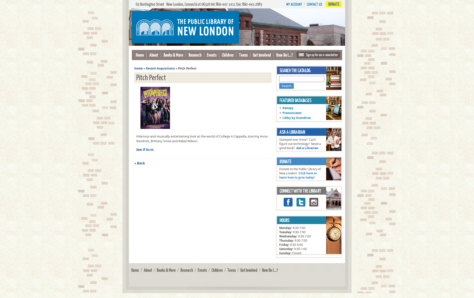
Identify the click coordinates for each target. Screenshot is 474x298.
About (153, 55)
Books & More (173, 55)
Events (212, 55)
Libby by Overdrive (296, 118)
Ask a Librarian (307, 148)
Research (195, 55)
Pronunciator (292, 113)
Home (140, 55)
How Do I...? (284, 55)
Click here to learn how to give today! (298, 175)
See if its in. (145, 149)
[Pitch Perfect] (156, 129)
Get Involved (262, 55)
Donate (333, 4)
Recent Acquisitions (160, 68)
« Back (139, 163)
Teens (243, 55)
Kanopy (288, 108)
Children (228, 55)
